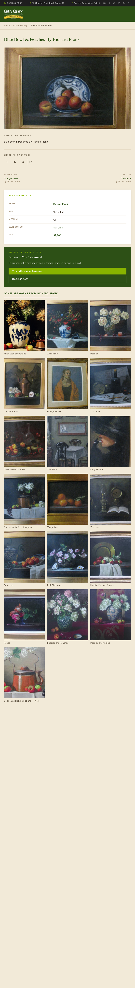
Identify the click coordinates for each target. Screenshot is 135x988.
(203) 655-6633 (14, 3)
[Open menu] (127, 14)
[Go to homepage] (13, 14)
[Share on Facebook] (7, 162)
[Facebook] (109, 3)
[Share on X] (15, 162)
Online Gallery (20, 25)
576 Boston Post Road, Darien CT (48, 3)
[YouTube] (114, 3)
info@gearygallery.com (28, 271)
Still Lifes (58, 227)
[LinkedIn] (124, 3)
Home (7, 25)
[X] (119, 3)
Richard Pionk (60, 204)
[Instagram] (104, 3)
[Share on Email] (31, 162)
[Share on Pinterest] (23, 162)
